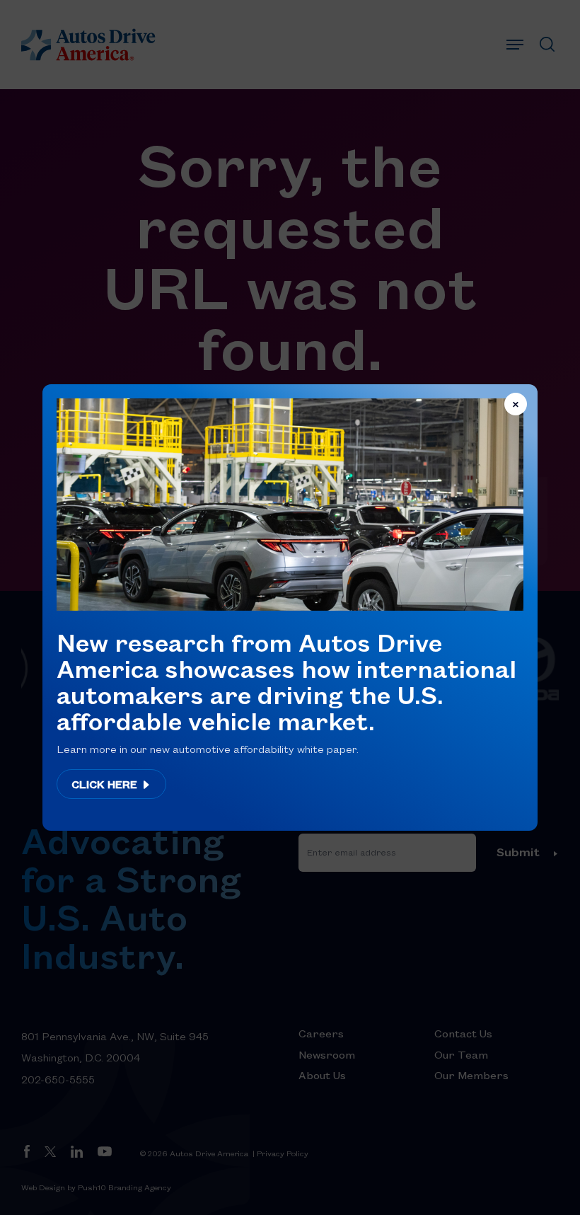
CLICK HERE (105, 784)
